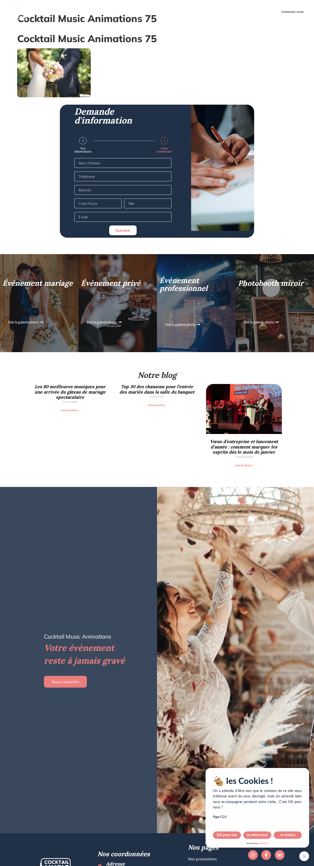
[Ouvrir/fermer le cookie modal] (304, 856)
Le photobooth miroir (163, 12)
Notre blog (239, 12)
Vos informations (83, 150)
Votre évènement (164, 150)
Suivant (123, 230)
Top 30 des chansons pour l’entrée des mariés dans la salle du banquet (156, 389)
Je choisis (287, 835)
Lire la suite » (70, 410)
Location (131, 12)
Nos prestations (55, 12)
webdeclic (263, 843)
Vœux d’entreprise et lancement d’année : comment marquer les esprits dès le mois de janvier (244, 447)
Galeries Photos (208, 12)
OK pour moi (227, 835)
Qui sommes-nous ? (98, 12)
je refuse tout (257, 835)
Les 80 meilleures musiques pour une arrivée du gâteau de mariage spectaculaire (70, 392)
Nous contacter (65, 681)
